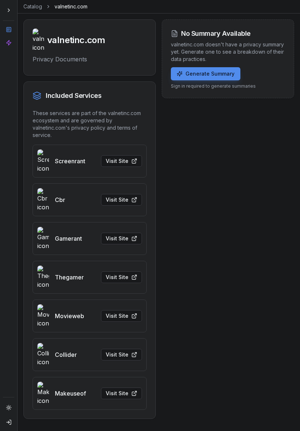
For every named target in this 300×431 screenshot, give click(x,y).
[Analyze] (9, 43)
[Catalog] (9, 29)
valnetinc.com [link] (71, 6)
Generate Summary (210, 73)
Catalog (32, 6)
